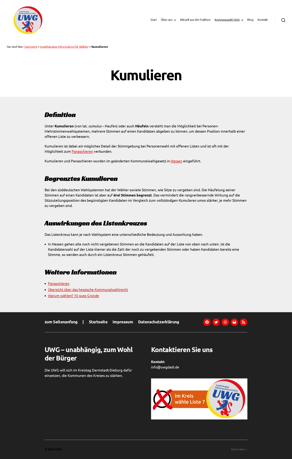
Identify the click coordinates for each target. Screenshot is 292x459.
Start (153, 20)
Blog (250, 20)
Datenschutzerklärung (158, 322)
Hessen (176, 161)
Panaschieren (82, 151)
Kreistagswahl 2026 (227, 20)
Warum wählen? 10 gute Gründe (73, 296)
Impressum (123, 322)
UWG (58, 449)
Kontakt (263, 20)
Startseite (30, 47)
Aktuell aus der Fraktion (195, 20)
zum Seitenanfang (61, 322)
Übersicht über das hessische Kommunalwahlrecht (88, 290)
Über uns (166, 20)
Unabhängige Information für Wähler (64, 47)
